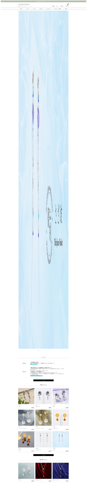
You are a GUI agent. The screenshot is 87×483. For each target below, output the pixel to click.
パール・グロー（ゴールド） (40, 428)
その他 (66, 8)
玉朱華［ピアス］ (55, 428)
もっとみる (43, 455)
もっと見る (43, 380)
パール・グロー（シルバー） (23, 428)
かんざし (41, 8)
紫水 (54, 406)
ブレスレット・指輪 (57, 8)
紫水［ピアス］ (38, 406)
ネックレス (48, 8)
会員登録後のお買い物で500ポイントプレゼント (43, 1)
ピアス (34, 8)
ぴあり (21, 8)
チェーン (27, 8)
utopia (20, 406)
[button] (20, 179)
